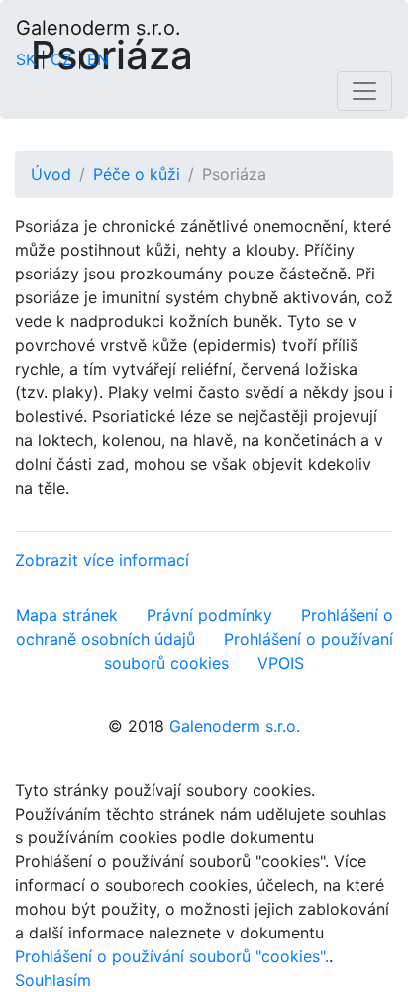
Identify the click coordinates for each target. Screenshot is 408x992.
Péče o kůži (136, 174)
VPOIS (280, 663)
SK (26, 59)
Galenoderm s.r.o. (98, 28)
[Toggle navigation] (364, 91)
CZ (61, 59)
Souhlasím (53, 980)
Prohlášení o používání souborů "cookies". (172, 956)
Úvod (51, 174)
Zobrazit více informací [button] (102, 560)
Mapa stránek (67, 615)
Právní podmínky (209, 615)
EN (98, 59)
